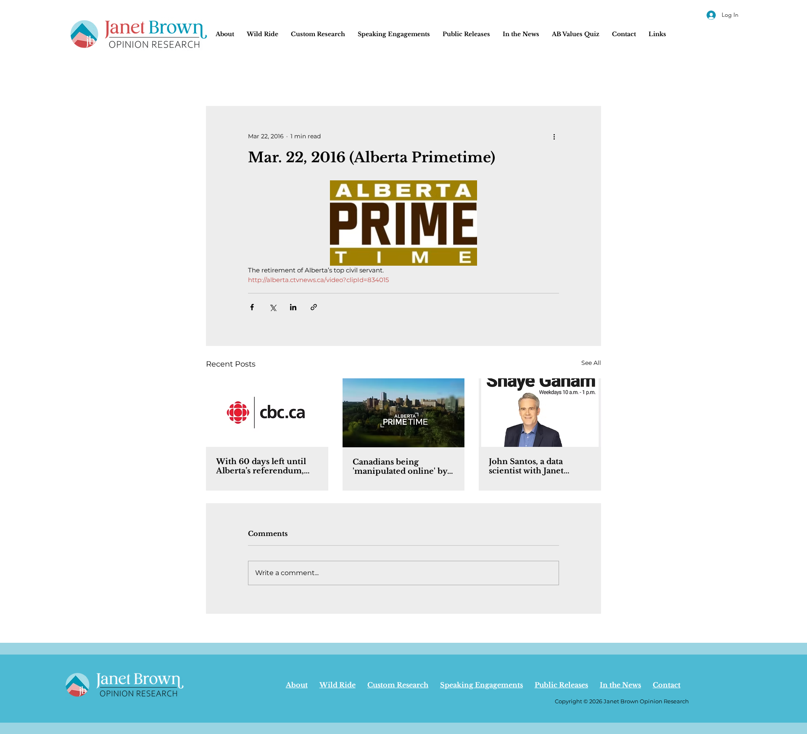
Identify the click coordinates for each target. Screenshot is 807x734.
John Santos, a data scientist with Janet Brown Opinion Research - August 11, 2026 (530, 466)
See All (591, 363)
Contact (666, 685)
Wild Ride (337, 685)
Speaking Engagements (481, 685)
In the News (620, 685)
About (297, 685)
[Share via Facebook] (252, 307)
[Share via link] (314, 307)
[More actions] (554, 136)
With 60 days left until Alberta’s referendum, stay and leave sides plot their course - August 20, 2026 (265, 466)
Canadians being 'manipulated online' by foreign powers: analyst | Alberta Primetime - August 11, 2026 (401, 466)
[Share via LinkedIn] (293, 307)
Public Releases (561, 685)
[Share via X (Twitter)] (273, 307)
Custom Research (397, 685)
